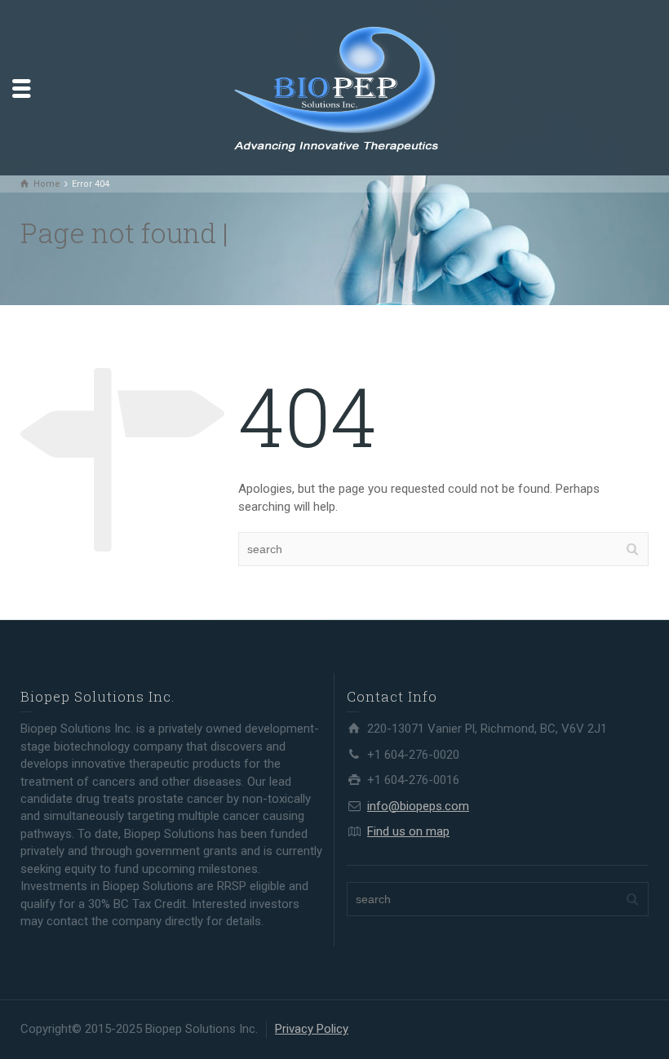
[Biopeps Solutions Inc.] (334, 86)
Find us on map (408, 831)
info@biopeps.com (418, 806)
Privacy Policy (311, 1028)
